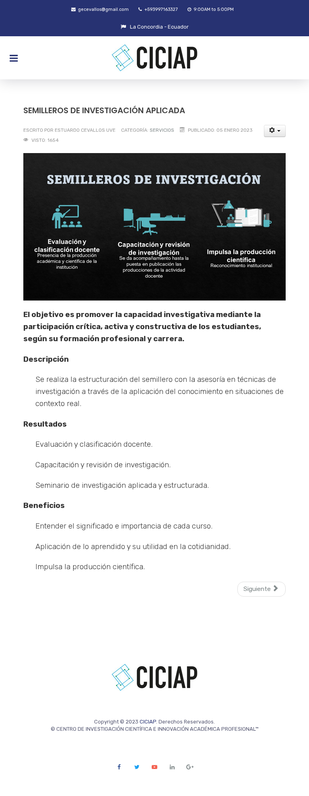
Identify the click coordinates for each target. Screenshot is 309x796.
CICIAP (148, 722)
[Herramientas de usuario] (275, 131)
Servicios (162, 130)
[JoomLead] (154, 57)
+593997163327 (160, 9)
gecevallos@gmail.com (103, 9)
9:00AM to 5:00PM (213, 9)
